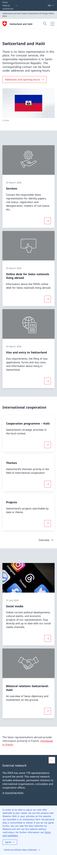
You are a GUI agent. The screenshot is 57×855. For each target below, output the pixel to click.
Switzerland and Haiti (21, 24)
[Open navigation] (52, 24)
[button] (51, 760)
